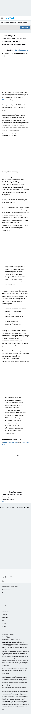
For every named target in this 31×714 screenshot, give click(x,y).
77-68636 (16, 668)
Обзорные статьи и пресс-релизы (10, 586)
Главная (4, 626)
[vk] (13, 455)
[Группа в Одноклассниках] (6, 577)
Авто (3, 620)
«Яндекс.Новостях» (10, 442)
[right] (29, 23)
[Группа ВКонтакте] (3, 577)
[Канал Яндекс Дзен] (11, 577)
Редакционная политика (8, 595)
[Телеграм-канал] (8, 577)
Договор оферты (6, 589)
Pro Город (4, 614)
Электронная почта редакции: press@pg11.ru (13, 642)
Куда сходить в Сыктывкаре (8, 22)
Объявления (5, 617)
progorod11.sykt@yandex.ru (8, 647)
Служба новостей (21, 50)
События (4, 623)
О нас (3, 602)
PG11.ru (5, 100)
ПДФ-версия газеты (6, 608)
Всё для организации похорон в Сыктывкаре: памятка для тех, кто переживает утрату (13, 498)
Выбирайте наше (22, 22)
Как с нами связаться (7, 599)
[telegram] (18, 455)
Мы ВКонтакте (5, 611)
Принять (25, 27)
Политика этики (6, 592)
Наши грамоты (5, 605)
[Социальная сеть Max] (3, 580)
